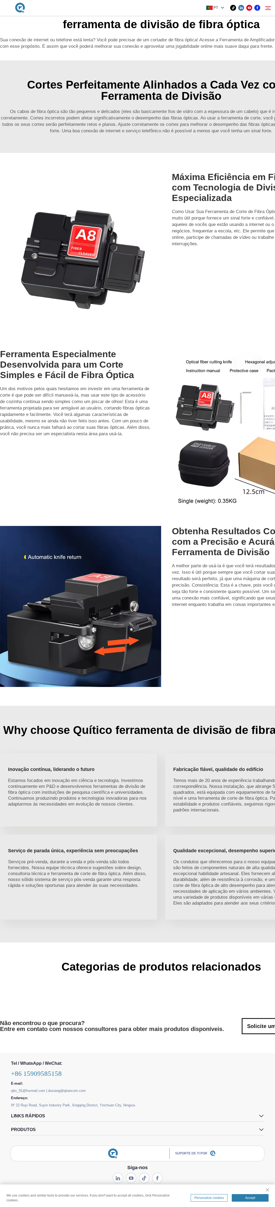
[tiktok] (233, 8)
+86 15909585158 (36, 1073)
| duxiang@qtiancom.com (66, 1091)
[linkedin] (241, 8)
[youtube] (249, 8)
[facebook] (257, 8)
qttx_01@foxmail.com (28, 1091)
